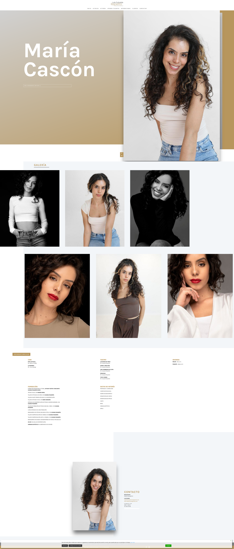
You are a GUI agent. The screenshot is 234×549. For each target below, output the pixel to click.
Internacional (126, 8)
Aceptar (168, 545)
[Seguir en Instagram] (122, 156)
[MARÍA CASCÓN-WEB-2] (94, 246)
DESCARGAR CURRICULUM (21, 354)
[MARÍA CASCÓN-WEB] (128, 337)
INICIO (89, 8)
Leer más (132, 542)
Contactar (143, 8)
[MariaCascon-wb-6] (200, 337)
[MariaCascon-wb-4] (57, 337)
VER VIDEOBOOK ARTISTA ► (32, 85)
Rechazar (65, 545)
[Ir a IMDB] (121, 153)
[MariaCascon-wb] (29, 246)
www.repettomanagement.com (130, 501)
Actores (103, 8)
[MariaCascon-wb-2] (160, 246)
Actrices (96, 8)
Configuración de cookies (75, 545)
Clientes (135, 8)
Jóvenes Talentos (113, 8)
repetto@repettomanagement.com (131, 499)
